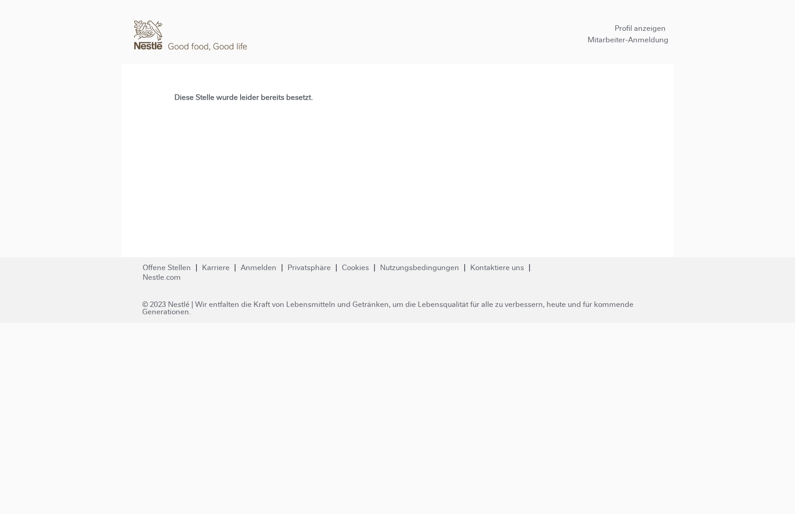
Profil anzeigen (640, 28)
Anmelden (259, 267)
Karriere (216, 267)
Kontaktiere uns (497, 267)
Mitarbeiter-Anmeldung (628, 40)
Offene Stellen (167, 267)
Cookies (355, 267)
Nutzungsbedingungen (419, 267)
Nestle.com (162, 277)
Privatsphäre (309, 267)
